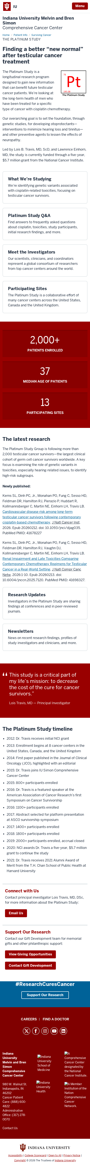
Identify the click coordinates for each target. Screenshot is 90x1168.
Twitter (26, 1031)
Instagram (45, 1031)
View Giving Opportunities (30, 954)
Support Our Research (45, 995)
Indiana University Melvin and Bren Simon (38, 23)
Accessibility (15, 1155)
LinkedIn (63, 1031)
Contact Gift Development (30, 965)
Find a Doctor (56, 1019)
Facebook (36, 1031)
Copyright (20, 1160)
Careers (29, 1019)
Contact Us (10, 1128)
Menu (80, 6)
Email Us (16, 913)
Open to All (54, 1155)
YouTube (54, 1031)
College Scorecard (35, 1155)
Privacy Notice (71, 1155)
